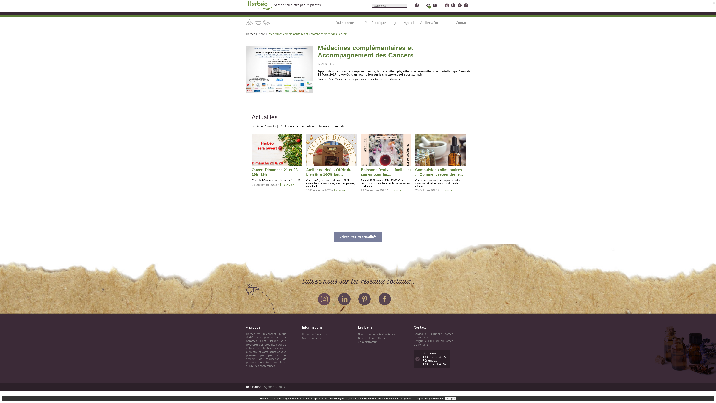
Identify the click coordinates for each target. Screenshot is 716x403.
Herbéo (250, 34)
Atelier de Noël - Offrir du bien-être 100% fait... (328, 172)
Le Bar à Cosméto (264, 126)
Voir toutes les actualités (358, 237)
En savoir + (287, 184)
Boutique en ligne (385, 22)
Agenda (410, 22)
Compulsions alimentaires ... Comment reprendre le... (439, 172)
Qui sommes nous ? (351, 22)
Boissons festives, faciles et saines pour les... (386, 172)
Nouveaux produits (331, 126)
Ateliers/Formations (435, 22)
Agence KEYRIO (274, 387)
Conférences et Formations (297, 126)
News (262, 34)
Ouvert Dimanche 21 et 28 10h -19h (275, 172)
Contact (462, 22)
